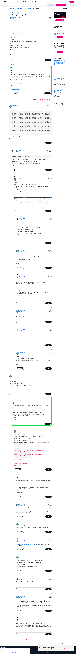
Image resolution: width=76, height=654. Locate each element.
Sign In (71, 1)
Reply (48, 93)
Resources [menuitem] (47, 1)
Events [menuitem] (32, 1)
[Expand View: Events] (33, 1)
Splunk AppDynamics (27, 8)
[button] (50, 12)
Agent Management (18, 52)
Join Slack (60, 37)
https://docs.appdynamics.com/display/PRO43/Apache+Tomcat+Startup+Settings (33, 294)
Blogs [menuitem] (36, 1)
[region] (15, 651)
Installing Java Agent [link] (36, 8)
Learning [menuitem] (41, 1)
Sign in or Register (64, 648)
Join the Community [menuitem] (17, 1)
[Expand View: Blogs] (37, 1)
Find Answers (11, 8)
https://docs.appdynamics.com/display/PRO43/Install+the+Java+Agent (35, 630)
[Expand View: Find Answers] (28, 1)
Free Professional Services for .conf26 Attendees (59, 100)
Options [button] (64, 8)
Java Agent (15, 54)
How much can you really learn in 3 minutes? (59, 79)
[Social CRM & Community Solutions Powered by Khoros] (64, 643)
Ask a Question (61, 4)
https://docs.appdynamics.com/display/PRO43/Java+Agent (21, 22)
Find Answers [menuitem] (26, 1)
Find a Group (60, 51)
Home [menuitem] (11, 1)
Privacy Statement (4, 652)
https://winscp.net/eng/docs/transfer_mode (26, 544)
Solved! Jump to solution (15, 12)
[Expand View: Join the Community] (21, 1)
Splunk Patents (34, 650)
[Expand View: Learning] (42, 1)
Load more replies (30, 638)
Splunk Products (19, 8)
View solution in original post (15, 89)
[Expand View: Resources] (49, 1)
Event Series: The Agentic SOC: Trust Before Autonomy (59, 90)
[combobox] (31, 5)
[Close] (29, 649)
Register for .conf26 (60, 20)
